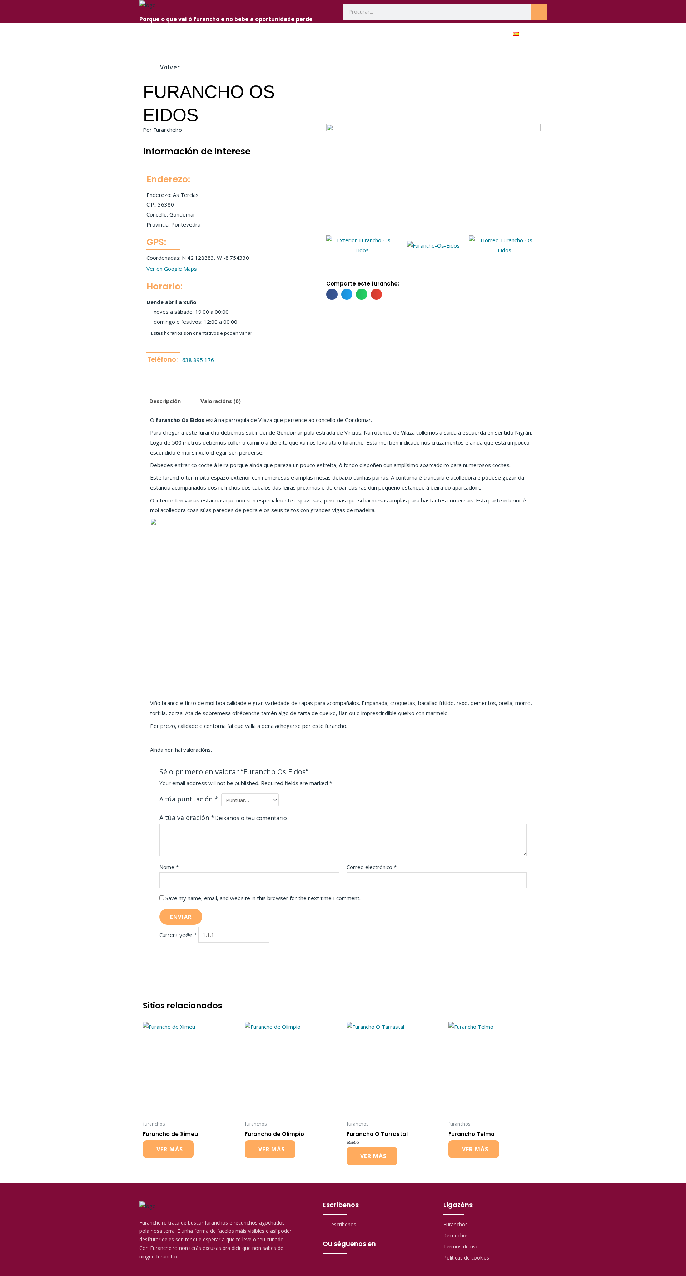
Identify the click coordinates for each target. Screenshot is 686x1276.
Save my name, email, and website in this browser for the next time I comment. (263, 898)
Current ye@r (178, 934)
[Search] (539, 12)
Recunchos (438, 34)
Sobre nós (348, 34)
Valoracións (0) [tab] (220, 400)
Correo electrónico (372, 866)
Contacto (482, 34)
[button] (334, 245)
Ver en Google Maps (171, 268)
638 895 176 (198, 359)
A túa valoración (186, 817)
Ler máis (168, 1149)
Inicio (310, 34)
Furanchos (393, 34)
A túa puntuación (188, 799)
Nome (169, 866)
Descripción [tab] (165, 400)
